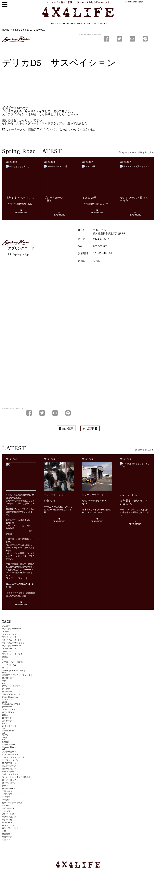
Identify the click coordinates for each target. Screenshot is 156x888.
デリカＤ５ (7, 791)
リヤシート (7, 822)
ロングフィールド (10, 828)
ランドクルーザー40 (11, 629)
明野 (4, 831)
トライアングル (9, 665)
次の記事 (89, 428)
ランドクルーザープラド (13, 654)
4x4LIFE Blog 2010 (21, 29)
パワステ (6, 800)
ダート (5, 785)
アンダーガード (9, 751)
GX (3, 728)
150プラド (7, 718)
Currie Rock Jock (10, 697)
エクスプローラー (10, 763)
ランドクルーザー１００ (13, 643)
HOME (5, 29)
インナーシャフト (10, 754)
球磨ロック (7, 837)
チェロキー (7, 691)
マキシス (6, 811)
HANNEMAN (8, 731)
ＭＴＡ (5, 668)
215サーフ (7, 721)
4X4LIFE (78, 864)
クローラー (7, 706)
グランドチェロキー (11, 686)
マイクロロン (8, 808)
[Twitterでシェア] (120, 39)
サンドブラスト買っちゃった (134, 199)
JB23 (4, 702)
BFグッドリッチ (9, 726)
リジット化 (7, 820)
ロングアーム (8, 825)
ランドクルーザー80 (11, 640)
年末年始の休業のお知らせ (20, 585)
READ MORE (21, 212)
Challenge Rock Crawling (13, 670)
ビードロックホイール (12, 803)
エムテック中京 (9, 766)
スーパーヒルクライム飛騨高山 (16, 777)
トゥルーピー (8, 651)
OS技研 (5, 742)
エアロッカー (8, 678)
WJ (3, 749)
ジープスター (8, 771)
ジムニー (6, 626)
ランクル (6, 631)
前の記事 (67, 428)
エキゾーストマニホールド (14, 757)
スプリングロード (16, 39)
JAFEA (5, 735)
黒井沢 (5, 657)
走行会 (5, 715)
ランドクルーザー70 (11, 646)
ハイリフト (7, 797)
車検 (4, 681)
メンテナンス (8, 814)
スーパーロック (9, 780)
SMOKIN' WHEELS (11, 704)
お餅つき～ (51, 500)
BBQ (4, 723)
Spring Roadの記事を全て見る (137, 152)
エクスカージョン (10, 760)
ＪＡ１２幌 (89, 197)
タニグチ (6, 688)
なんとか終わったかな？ (94, 502)
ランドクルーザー (10, 637)
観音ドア (6, 839)
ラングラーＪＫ (9, 634)
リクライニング (9, 817)
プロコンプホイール (11, 694)
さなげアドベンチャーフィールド (17, 675)
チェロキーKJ (8, 788)
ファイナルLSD (9, 709)
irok (3, 733)
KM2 (4, 740)
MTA (4, 672)
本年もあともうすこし (20, 197)
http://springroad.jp (18, 254)
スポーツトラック (10, 774)
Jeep (4, 737)
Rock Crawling (8, 745)
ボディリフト (8, 712)
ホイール (6, 805)
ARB (4, 683)
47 (3, 660)
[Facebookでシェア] (107, 39)
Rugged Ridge (9, 747)
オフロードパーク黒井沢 (13, 662)
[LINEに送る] (145, 39)
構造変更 (6, 834)
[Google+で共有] (133, 39)
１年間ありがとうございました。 (134, 502)
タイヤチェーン (9, 783)
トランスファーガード (12, 794)
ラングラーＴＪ (9, 648)
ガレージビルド (9, 768)
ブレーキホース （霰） (55, 199)
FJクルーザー (8, 699)
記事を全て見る (145, 449)
